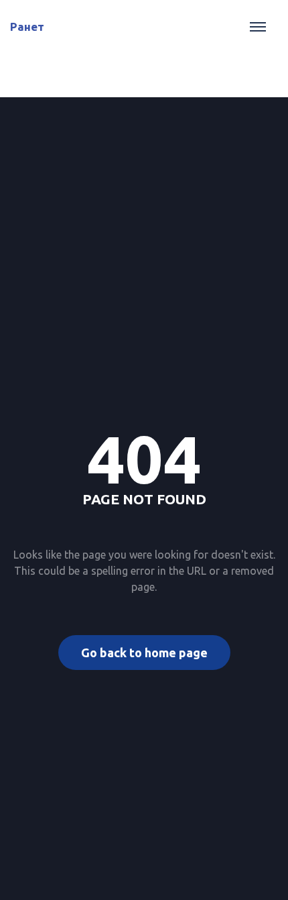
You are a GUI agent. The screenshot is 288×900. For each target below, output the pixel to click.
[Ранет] (10, 0)
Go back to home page (144, 652)
